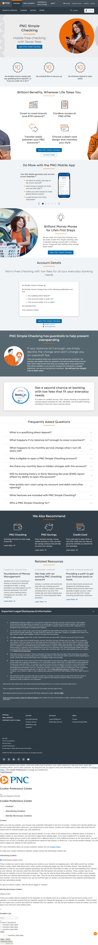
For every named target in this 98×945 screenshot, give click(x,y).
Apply (2, 939)
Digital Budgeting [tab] (52, 204)
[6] (41, 188)
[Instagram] (23, 759)
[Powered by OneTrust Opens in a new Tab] (6, 944)
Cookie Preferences (8, 745)
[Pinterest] (18, 759)
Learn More (8, 545)
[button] (9, 10)
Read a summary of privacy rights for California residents (21, 697)
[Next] (59, 203)
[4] (35, 176)
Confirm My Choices (6, 941)
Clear (2, 932)
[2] (28, 80)
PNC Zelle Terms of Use (60, 669)
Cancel (8, 939)
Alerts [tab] (46, 204)
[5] (41, 182)
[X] (9, 759)
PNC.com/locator (18, 637)
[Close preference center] (1, 794)
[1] (28, 78)
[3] (44, 115)
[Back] (1, 909)
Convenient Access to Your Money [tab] (55, 204)
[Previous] (39, 203)
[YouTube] (28, 759)
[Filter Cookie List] (1, 920)
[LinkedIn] (14, 759)
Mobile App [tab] (43, 204)
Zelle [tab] (49, 204)
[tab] (51, 806)
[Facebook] (4, 759)
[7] (39, 142)
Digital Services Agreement (22, 651)
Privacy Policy (55, 847)
